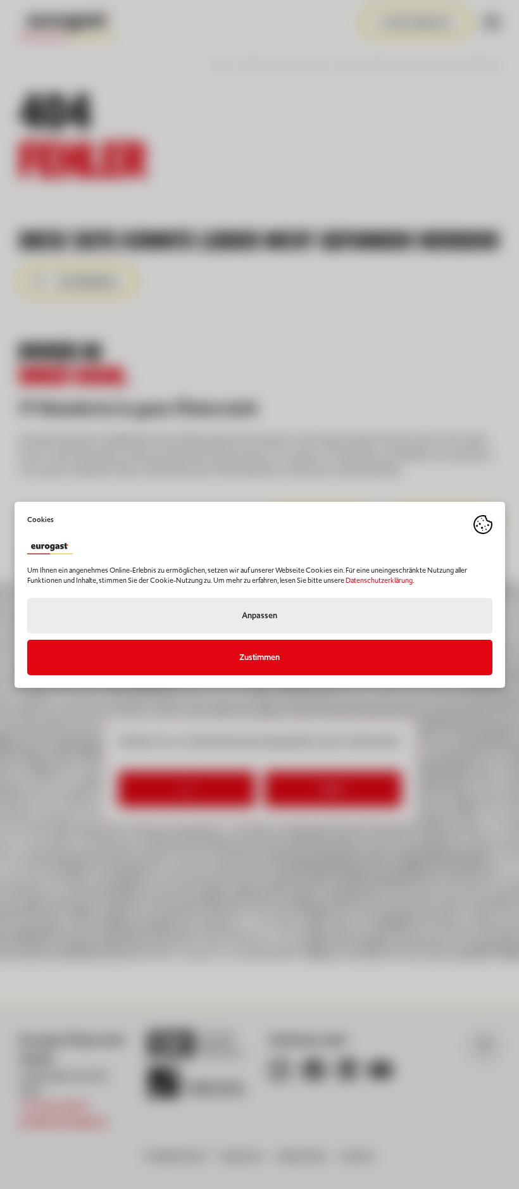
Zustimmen (259, 657)
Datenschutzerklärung (379, 580)
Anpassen (259, 615)
